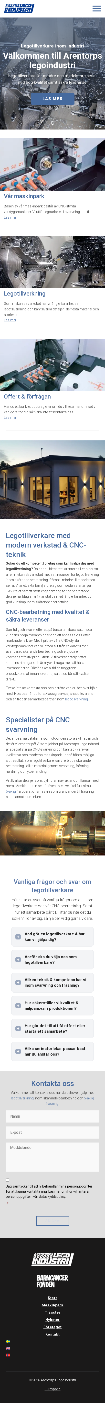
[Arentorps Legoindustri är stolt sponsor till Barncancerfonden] (52, 1286)
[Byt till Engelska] (52, 1348)
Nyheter (52, 1320)
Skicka (52, 1221)
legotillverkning (76, 699)
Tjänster (53, 1312)
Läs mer (52, 98)
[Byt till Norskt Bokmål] (52, 1355)
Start (52, 1298)
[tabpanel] (52, 74)
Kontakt (52, 1334)
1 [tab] (52, 123)
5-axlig (11, 791)
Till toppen (53, 1389)
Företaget (52, 1327)
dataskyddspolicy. (52, 1197)
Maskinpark (52, 1305)
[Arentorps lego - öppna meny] (97, 8)
